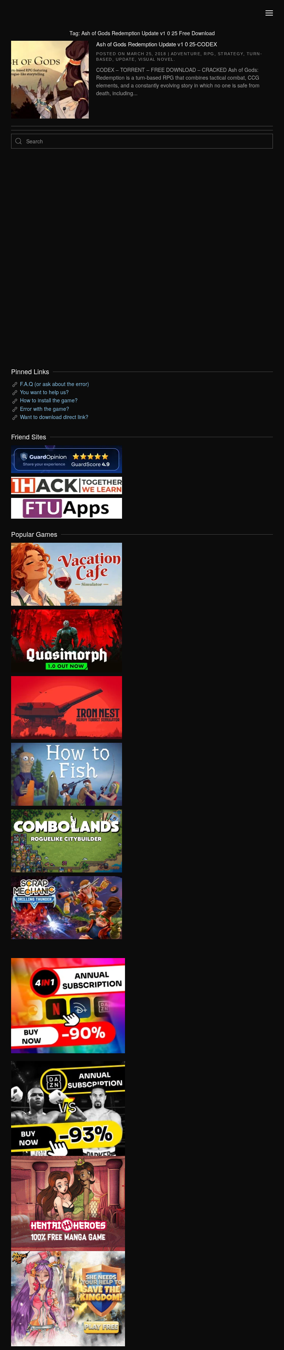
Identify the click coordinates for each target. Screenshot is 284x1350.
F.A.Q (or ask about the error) (54, 384)
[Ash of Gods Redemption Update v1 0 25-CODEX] (50, 78)
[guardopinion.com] (66, 458)
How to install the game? (49, 400)
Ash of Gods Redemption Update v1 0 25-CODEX (156, 44)
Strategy (230, 53)
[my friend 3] (66, 484)
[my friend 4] (66, 507)
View (66, 572)
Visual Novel (156, 59)
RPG (209, 53)
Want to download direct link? (54, 416)
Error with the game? (44, 408)
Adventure (186, 53)
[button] (269, 13)
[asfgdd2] (68, 1202)
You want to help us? (44, 392)
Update (125, 59)
